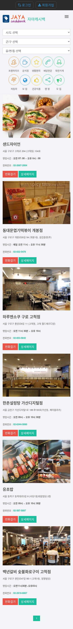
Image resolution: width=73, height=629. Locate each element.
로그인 (26, 5)
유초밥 (8, 489)
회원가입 (47, 5)
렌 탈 (47, 88)
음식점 (25, 70)
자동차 (14, 88)
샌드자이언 (11, 144)
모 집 (58, 88)
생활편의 (36, 70)
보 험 (24, 88)
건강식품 (36, 88)
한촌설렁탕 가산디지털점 (23, 403)
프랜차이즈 (14, 70)
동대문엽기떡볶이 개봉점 (23, 230)
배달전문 (48, 70)
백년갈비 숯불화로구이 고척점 (27, 571)
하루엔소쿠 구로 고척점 (21, 316)
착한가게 (59, 70)
